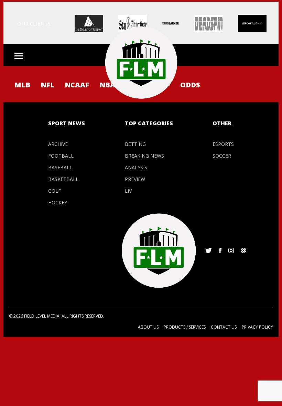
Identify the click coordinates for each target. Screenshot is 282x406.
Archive (58, 144)
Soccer (222, 155)
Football (61, 155)
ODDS (190, 84)
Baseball (60, 167)
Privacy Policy (257, 327)
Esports (223, 144)
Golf (54, 191)
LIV (128, 191)
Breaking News (144, 155)
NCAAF (77, 84)
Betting (135, 144)
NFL (47, 84)
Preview (135, 179)
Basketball (63, 179)
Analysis (136, 167)
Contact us (224, 327)
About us (148, 327)
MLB (22, 84)
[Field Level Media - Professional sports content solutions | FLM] (141, 62)
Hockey (57, 202)
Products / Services (185, 327)
